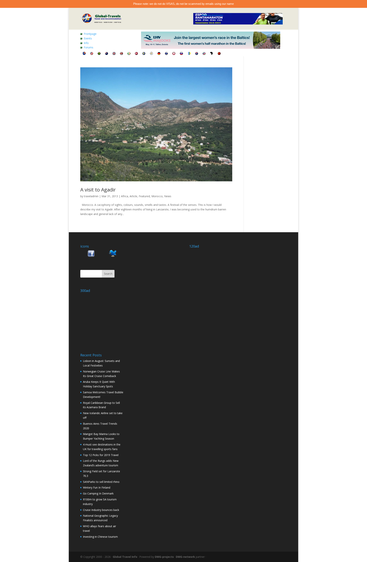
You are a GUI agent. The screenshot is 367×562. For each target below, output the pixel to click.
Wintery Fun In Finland (96, 487)
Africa (124, 196)
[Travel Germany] (159, 54)
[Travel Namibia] (204, 54)
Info (86, 43)
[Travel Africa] (211, 54)
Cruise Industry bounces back (101, 510)
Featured (144, 196)
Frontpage (90, 34)
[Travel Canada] (121, 54)
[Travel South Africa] (99, 54)
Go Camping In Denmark (98, 493)
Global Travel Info (125, 557)
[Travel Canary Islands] (189, 54)
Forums (88, 47)
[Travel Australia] (196, 54)
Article (133, 196)
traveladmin (91, 196)
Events (88, 38)
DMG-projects (164, 557)
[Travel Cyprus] (151, 54)
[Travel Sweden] (143, 54)
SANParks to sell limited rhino (101, 482)
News (167, 196)
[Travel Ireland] (128, 54)
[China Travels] (219, 54)
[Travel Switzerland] (173, 54)
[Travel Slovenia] (181, 54)
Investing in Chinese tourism (100, 536)
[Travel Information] (84, 54)
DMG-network (185, 557)
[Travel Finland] (166, 54)
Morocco (157, 196)
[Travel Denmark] (136, 54)
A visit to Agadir (98, 189)
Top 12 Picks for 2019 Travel (101, 455)
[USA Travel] (91, 54)
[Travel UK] (114, 54)
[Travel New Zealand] (106, 54)
